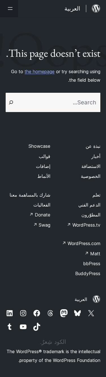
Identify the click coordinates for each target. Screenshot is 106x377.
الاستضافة (90, 166)
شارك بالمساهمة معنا (30, 195)
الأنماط (43, 176)
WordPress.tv (83, 225)
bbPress (91, 263)
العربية (81, 299)
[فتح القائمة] (9, 8)
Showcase (39, 146)
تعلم (96, 195)
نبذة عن (93, 146)
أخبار (95, 156)
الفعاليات (41, 205)
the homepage (40, 71)
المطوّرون (90, 215)
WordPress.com (81, 243)
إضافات (43, 166)
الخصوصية (90, 176)
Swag (41, 225)
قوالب (44, 156)
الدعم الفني (89, 205)
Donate (39, 215)
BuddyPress (87, 273)
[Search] (11, 102)
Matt (92, 253)
